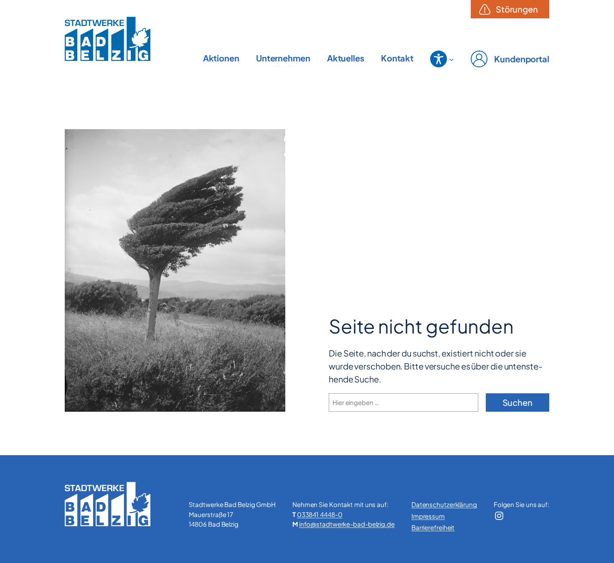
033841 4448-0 (320, 514)
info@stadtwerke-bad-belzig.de (347, 524)
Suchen (517, 402)
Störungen (517, 9)
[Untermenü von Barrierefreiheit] (451, 58)
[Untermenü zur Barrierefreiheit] (438, 59)
